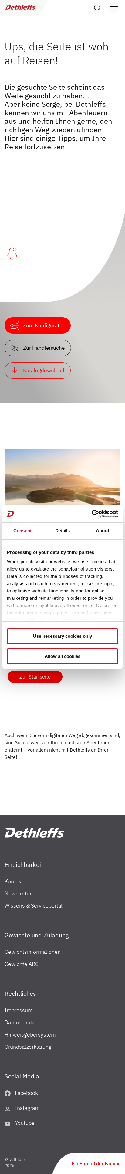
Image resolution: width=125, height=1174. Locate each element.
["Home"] (34, 833)
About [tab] (102, 530)
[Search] (97, 7)
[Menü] (110, 7)
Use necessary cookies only (62, 636)
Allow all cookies (62, 656)
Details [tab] (62, 530)
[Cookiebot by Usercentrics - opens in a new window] (91, 514)
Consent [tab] (22, 530)
